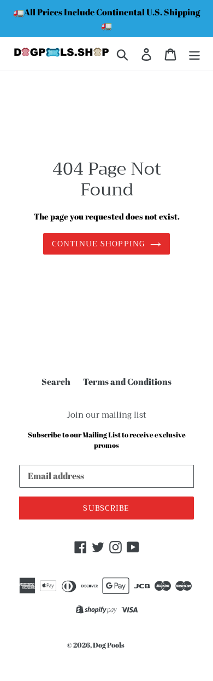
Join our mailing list (106, 415)
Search (56, 382)
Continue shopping (98, 243)
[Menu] (194, 54)
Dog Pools (109, 645)
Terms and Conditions (127, 382)
